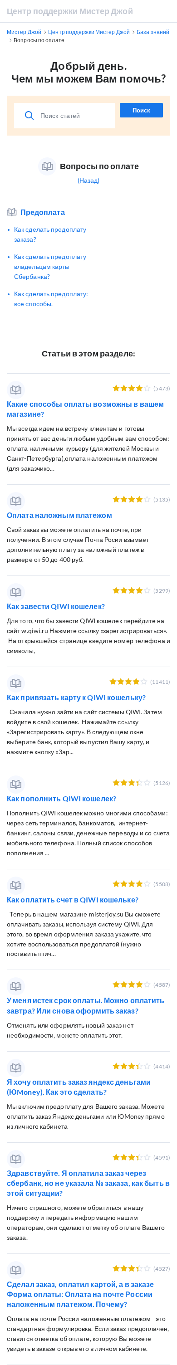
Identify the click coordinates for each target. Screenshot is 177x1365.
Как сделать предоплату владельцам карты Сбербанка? (50, 266)
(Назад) (89, 180)
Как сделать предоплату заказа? (50, 234)
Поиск (141, 110)
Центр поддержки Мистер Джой (70, 11)
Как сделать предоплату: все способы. (51, 298)
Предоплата (42, 212)
